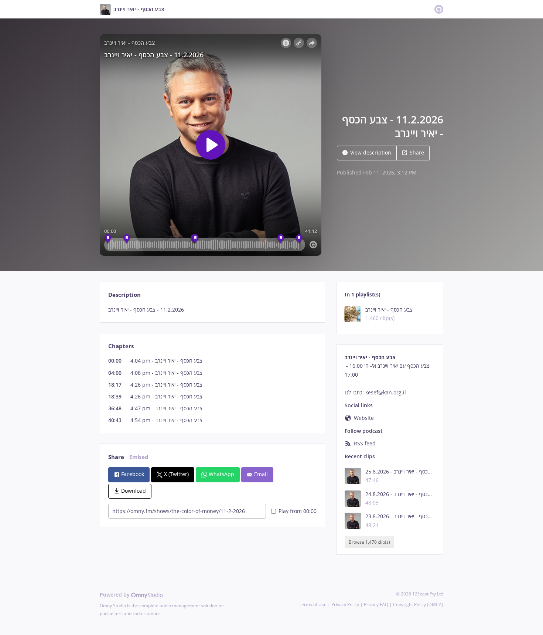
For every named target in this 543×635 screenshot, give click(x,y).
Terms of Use (313, 604)
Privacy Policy (345, 604)
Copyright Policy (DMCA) (418, 604)
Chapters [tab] (121, 346)
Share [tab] (116, 457)
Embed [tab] (138, 457)
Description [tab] (124, 295)
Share (417, 152)
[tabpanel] (212, 309)
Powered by (115, 594)
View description (370, 152)
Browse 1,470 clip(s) (369, 542)
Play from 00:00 (298, 511)
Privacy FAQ (376, 604)
